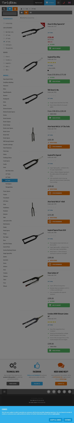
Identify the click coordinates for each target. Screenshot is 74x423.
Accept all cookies (55, 420)
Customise (68, 420)
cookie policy (56, 414)
